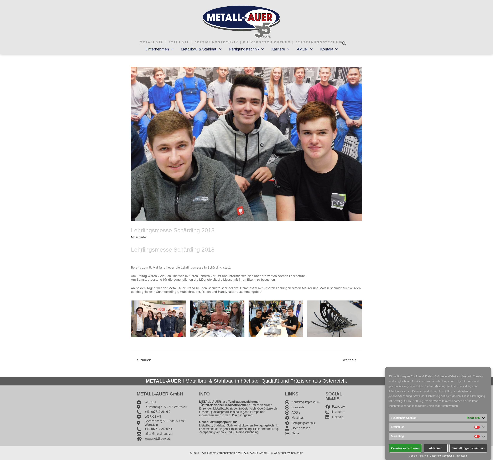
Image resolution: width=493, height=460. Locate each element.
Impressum (461, 455)
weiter (350, 360)
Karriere (278, 49)
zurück (143, 360)
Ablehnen (435, 448)
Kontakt (326, 49)
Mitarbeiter (139, 237)
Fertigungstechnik (244, 49)
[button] (344, 43)
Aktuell (302, 49)
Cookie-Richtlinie (418, 455)
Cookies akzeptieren (405, 448)
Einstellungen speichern (468, 448)
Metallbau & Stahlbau (199, 49)
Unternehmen (157, 49)
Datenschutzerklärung (442, 455)
